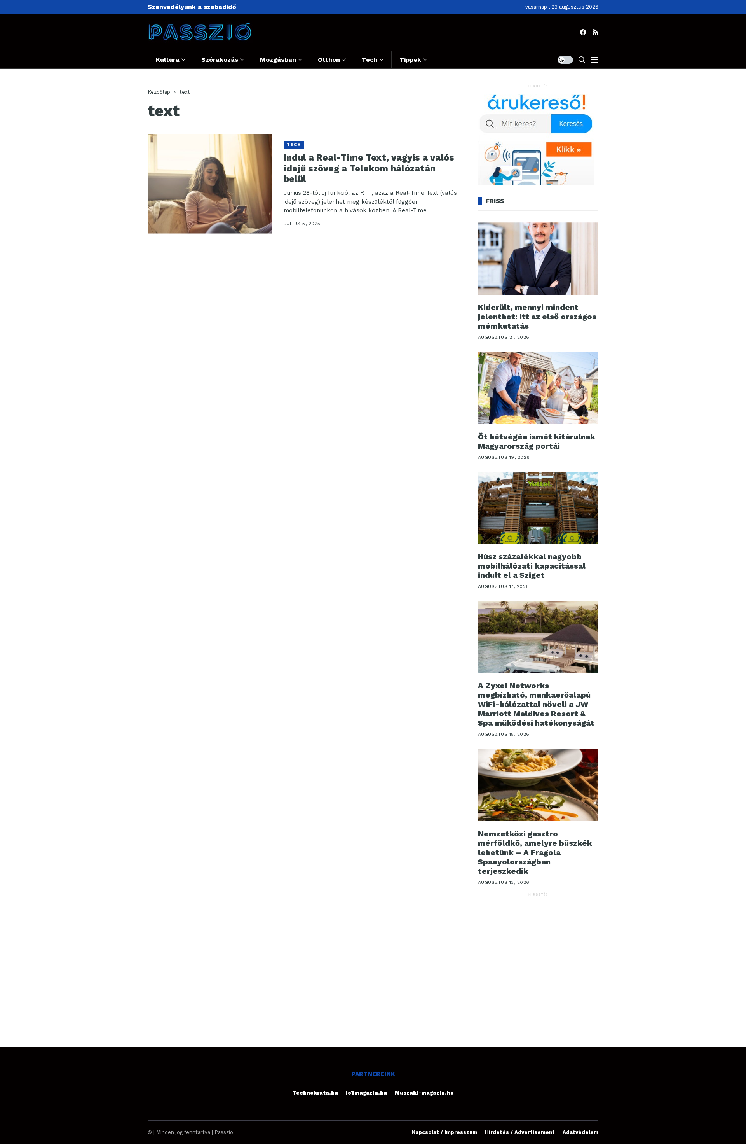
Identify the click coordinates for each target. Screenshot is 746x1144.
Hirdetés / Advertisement (520, 1132)
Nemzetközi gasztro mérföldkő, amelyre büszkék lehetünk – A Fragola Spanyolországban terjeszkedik (535, 852)
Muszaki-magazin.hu (424, 1093)
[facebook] (583, 32)
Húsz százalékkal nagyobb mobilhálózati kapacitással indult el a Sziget (532, 566)
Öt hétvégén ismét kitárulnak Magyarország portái (536, 441)
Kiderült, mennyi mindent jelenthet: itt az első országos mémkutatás (537, 317)
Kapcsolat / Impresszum (444, 1132)
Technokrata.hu (315, 1093)
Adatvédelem (580, 1132)
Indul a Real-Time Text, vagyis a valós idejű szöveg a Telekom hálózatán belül (369, 168)
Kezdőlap (159, 92)
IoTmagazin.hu (366, 1093)
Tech (293, 144)
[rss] (595, 32)
